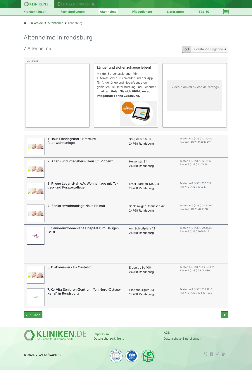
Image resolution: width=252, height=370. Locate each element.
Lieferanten (175, 11)
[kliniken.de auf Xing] (217, 353)
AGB (167, 332)
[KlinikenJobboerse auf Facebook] (211, 354)
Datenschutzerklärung (109, 338)
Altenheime (108, 11)
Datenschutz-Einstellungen (182, 338)
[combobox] (211, 49)
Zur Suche (33, 315)
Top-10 (204, 11)
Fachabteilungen (73, 11)
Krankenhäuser (34, 11)
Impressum (101, 334)
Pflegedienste (142, 11)
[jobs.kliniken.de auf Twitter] (205, 354)
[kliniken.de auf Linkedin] (223, 354)
